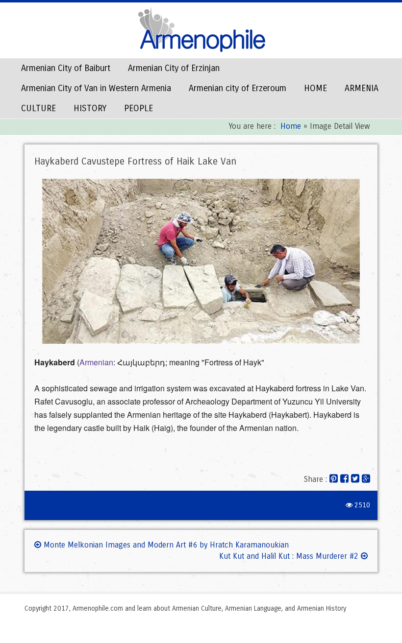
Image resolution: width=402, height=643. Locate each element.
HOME (315, 88)
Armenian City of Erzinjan (174, 68)
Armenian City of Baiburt (65, 68)
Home (290, 126)
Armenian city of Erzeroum (237, 88)
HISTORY (90, 108)
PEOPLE (138, 108)
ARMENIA (361, 88)
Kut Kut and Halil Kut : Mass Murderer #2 (290, 556)
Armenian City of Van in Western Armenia (96, 88)
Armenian (96, 362)
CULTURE (38, 108)
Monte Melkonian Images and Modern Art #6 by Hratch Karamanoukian (165, 544)
